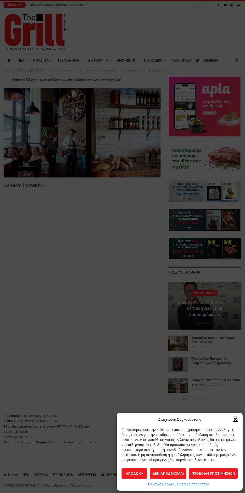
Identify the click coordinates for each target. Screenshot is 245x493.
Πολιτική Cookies (161, 484)
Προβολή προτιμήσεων (213, 474)
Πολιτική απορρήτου (193, 484)
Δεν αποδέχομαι (168, 474)
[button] (235, 419)
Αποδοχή (134, 474)
